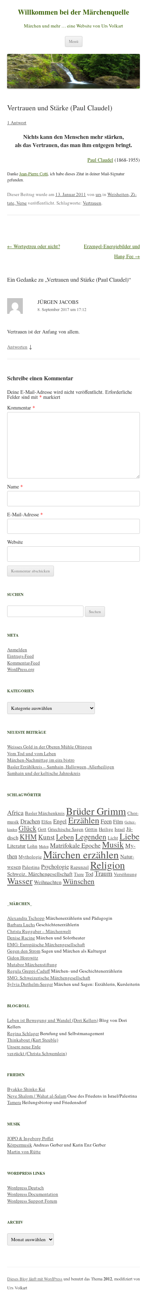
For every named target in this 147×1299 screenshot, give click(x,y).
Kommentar (21, 407)
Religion (107, 865)
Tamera (14, 1102)
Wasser (19, 881)
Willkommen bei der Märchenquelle (73, 12)
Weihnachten (47, 882)
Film (118, 821)
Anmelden (17, 649)
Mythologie (30, 856)
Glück (27, 828)
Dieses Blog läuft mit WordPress (34, 1279)
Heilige (106, 829)
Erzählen (83, 820)
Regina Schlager (23, 1033)
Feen (106, 821)
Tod (89, 873)
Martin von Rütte (24, 1151)
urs (98, 194)
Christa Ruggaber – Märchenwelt (39, 931)
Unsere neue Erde (24, 1046)
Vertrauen (92, 203)
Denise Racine (21, 937)
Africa (15, 812)
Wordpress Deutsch (25, 1187)
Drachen (30, 821)
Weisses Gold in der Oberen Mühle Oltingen (49, 746)
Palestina (31, 867)
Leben (65, 837)
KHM (28, 837)
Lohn (32, 846)
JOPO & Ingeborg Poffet (30, 1138)
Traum (103, 873)
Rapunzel (79, 867)
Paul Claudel (100, 159)
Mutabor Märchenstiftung (32, 964)
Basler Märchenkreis (45, 813)
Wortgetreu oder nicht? (33, 246)
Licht (113, 837)
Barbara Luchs (21, 924)
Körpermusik (19, 1145)
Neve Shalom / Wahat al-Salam (36, 1096)
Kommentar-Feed (23, 662)
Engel (60, 821)
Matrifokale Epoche (75, 845)
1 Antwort (16, 122)
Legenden (90, 836)
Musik (113, 844)
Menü (73, 41)
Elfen (46, 821)
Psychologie (55, 866)
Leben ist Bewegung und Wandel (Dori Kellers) (52, 1020)
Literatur (16, 845)
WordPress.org (21, 669)
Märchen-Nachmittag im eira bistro (41, 760)
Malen (44, 846)
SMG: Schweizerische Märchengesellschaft (48, 977)
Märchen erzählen (81, 854)
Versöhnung (125, 874)
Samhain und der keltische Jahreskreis (43, 773)
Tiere (79, 874)
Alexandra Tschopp (26, 918)
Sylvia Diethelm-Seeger (30, 984)
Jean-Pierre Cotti (33, 173)
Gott (42, 829)
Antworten (17, 346)
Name (15, 486)
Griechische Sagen (65, 829)
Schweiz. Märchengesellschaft (39, 873)
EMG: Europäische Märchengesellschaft (46, 944)
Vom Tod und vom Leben (31, 753)
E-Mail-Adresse (25, 514)
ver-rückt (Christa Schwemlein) (37, 1053)
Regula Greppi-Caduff (28, 971)
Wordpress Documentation (32, 1194)
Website (15, 541)
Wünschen (79, 881)
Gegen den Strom (23, 951)
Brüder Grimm (96, 811)
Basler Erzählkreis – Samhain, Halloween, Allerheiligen (60, 766)
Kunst (46, 836)
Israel (120, 829)
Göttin (91, 829)
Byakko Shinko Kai (26, 1089)
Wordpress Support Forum (32, 1201)
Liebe (130, 836)
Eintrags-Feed (20, 656)
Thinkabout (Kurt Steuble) (32, 1040)
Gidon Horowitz (22, 957)
